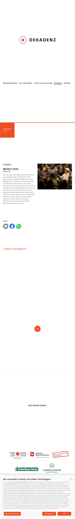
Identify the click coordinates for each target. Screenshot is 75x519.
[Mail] (6, 226)
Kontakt (67, 83)
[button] (71, 479)
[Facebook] (12, 226)
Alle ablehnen (49, 513)
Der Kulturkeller (25, 83)
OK (64, 513)
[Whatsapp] (19, 226)
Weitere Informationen (12, 513)
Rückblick (58, 83)
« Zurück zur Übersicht (14, 249)
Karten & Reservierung (43, 83)
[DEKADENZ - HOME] (37, 40)
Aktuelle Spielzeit (10, 83)
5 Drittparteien (22, 482)
